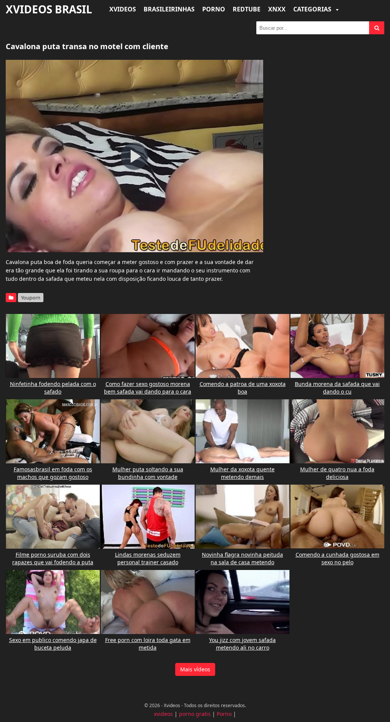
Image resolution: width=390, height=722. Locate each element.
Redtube (247, 9)
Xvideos (122, 9)
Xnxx (277, 9)
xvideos (163, 713)
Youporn (30, 297)
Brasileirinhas (169, 9)
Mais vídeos (195, 669)
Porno (213, 9)
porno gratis (195, 713)
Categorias (313, 9)
